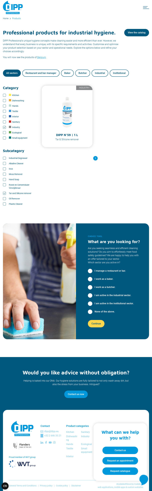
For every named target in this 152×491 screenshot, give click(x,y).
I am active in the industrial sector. (113, 295)
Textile (15, 111)
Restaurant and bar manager (41, 73)
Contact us (120, 450)
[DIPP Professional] (13, 7)
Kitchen (15, 95)
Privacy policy (46, 485)
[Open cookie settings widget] (5, 486)
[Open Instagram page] (54, 442)
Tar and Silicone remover (20, 193)
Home (5, 18)
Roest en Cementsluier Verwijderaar (19, 186)
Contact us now (76, 394)
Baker (67, 73)
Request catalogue (120, 471)
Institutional (119, 73)
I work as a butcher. (105, 287)
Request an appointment (120, 460)
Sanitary (16, 122)
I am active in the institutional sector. (114, 303)
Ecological (17, 132)
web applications (105, 487)
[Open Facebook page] (46, 442)
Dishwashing (18, 100)
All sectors (12, 73)
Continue (96, 323)
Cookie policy (62, 485)
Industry (16, 127)
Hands (15, 106)
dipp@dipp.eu (51, 431)
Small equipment (19, 138)
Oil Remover (14, 198)
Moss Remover (16, 174)
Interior (15, 116)
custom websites (135, 487)
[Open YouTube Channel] (50, 442)
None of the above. (105, 311)
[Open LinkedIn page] (42, 442)
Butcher (83, 73)
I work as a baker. (104, 279)
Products (16, 18)
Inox (11, 169)
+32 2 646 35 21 (52, 435)
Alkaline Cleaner (16, 163)
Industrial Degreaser (18, 158)
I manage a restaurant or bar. (110, 270)
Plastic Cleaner (16, 204)
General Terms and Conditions (23, 485)
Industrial (100, 73)
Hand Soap (14, 179)
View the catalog (136, 32)
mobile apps (119, 487)
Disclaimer (76, 485)
